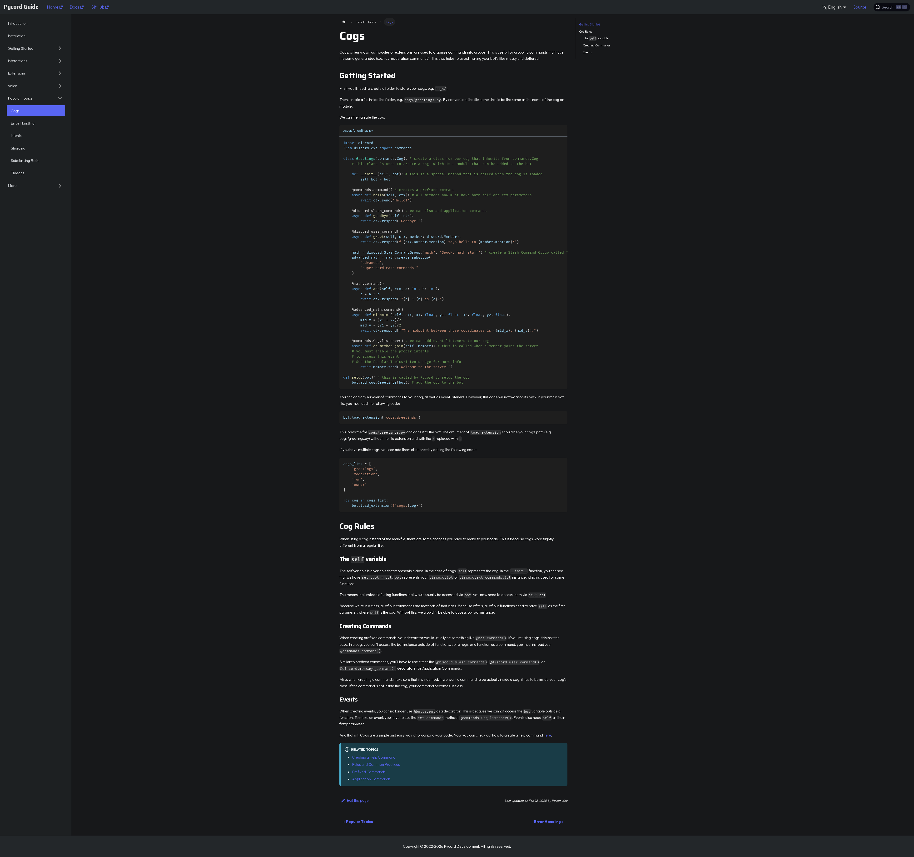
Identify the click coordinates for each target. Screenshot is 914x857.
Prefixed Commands (369, 771)
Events (587, 52)
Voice (12, 86)
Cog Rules (585, 31)
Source (859, 7)
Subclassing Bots (25, 160)
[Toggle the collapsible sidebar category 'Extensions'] (60, 73)
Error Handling (23, 123)
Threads (17, 173)
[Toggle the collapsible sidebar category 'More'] (60, 185)
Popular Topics (20, 98)
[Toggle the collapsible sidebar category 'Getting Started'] (60, 48)
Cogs (15, 110)
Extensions (17, 73)
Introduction (18, 23)
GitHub (97, 7)
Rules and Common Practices (376, 764)
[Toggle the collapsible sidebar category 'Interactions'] (60, 61)
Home (53, 7)
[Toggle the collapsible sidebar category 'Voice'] (60, 85)
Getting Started (20, 48)
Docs (74, 7)
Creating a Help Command (373, 757)
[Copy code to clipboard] (562, 143)
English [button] (835, 7)
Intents (16, 135)
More (12, 185)
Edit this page (358, 800)
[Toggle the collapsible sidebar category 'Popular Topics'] (60, 98)
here (547, 735)
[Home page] (343, 21)
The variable (595, 38)
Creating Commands (596, 45)
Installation (16, 36)
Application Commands (371, 779)
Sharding (18, 148)
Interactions (17, 61)
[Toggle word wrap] (553, 143)
